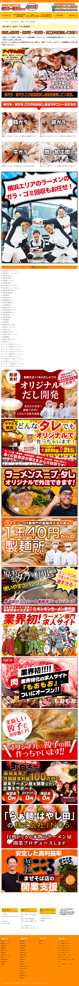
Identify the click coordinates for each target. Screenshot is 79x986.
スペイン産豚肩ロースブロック (14, 354)
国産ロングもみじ (9, 327)
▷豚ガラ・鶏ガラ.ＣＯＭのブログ (28, 928)
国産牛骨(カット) (9, 339)
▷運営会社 (42, 920)
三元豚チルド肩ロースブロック (14, 359)
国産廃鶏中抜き (8, 312)
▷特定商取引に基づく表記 (45, 918)
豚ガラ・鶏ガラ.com (23, 983)
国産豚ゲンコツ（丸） (10, 271)
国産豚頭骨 (7, 283)
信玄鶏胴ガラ (7, 305)
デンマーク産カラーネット (12, 349)
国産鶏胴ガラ (7, 297)
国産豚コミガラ (8, 280)
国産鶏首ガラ (7, 300)
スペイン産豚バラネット (11, 344)
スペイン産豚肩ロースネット (13, 346)
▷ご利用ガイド (5, 914)
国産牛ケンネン (8, 342)
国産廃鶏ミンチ (8, 315)
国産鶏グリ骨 (7, 332)
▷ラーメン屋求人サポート (26, 925)
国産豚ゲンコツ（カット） (12, 273)
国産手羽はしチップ (10, 334)
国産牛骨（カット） (43, 941)
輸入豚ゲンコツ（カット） (12, 288)
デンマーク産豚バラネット (12, 366)
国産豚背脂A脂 (8, 290)
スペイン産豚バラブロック (12, 356)
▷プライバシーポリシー (45, 916)
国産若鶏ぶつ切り (9, 324)
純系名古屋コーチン (10, 310)
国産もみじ (7, 329)
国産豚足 (6, 295)
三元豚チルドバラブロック (12, 361)
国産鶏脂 (6, 319)
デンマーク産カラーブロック (13, 351)
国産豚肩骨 (7, 278)
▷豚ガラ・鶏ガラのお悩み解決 (27, 918)
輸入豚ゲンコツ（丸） (10, 285)
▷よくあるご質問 (5, 923)
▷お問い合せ (5, 921)
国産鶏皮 (6, 322)
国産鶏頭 (6, 337)
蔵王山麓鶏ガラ (8, 302)
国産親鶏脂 (7, 317)
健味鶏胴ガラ (7, 307)
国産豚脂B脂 (7, 293)
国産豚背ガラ (7, 275)
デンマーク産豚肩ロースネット (14, 364)
